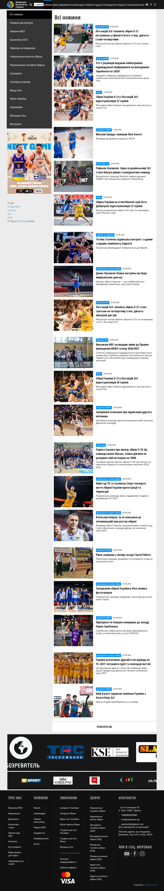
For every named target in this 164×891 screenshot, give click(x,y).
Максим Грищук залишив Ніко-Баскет (119, 134)
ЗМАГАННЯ (63, 4)
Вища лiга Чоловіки (69, 819)
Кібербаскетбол (41, 838)
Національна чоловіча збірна (27, 65)
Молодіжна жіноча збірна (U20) (99, 838)
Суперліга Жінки (68, 813)
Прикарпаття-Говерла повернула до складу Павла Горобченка (122, 624)
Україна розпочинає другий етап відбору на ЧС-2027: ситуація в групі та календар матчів (123, 662)
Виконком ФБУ (15, 808)
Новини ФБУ (17, 31)
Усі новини (16, 14)
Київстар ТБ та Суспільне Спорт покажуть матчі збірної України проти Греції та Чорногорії (121, 487)
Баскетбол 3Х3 (19, 39)
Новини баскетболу (21, 23)
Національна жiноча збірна (96, 818)
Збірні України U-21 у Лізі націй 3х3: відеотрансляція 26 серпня (117, 380)
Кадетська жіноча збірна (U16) (98, 877)
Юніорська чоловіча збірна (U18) (97, 848)
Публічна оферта (68, 867)
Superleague (39, 813)
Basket (37, 808)
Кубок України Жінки (70, 824)
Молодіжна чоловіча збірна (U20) (97, 828)
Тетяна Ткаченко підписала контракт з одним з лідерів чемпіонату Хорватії (124, 241)
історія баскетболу (134, 4)
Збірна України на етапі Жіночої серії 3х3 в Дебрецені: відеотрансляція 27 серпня (121, 204)
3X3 (78, 4)
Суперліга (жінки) (20, 82)
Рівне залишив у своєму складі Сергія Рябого (123, 555)
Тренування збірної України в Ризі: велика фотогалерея (121, 590)
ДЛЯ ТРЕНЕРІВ (86, 4)
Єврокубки (16, 107)
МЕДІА (110, 4)
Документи (13, 819)
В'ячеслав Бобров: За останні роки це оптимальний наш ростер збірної (118, 519)
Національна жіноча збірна (26, 56)
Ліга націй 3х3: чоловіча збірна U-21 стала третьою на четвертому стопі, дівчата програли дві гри (121, 311)
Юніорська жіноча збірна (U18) (98, 858)
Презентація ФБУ (14, 834)
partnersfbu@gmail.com (132, 824)
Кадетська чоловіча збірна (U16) (97, 868)
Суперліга (16, 73)
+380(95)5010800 (129, 815)
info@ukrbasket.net (130, 819)
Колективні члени (13, 826)
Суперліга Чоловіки (69, 808)
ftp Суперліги (14, 847)
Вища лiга (16, 90)
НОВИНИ (48, 4)
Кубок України (18, 98)
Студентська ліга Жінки (68, 840)
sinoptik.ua (21, 221)
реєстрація (118, 4)
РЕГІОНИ (73, 4)
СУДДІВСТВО (100, 4)
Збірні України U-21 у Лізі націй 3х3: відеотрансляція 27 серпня (117, 99)
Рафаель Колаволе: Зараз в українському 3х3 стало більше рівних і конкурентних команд (123, 170)
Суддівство (39, 833)
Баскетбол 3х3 (102, 27)
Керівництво (14, 813)
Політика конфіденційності (68, 860)
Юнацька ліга (18, 115)
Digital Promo (151, 884)
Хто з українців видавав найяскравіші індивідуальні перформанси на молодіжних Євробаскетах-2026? (122, 67)
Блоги (37, 844)
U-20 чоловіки (102, 58)
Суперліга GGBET (104, 130)
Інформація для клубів (16, 862)
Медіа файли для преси (14, 854)
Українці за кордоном (22, 48)
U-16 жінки (101, 445)
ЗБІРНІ (55, 4)
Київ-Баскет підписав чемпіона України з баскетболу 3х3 (121, 696)
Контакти (12, 841)
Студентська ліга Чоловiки (68, 831)
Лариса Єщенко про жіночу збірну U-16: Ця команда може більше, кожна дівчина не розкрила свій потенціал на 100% (121, 454)
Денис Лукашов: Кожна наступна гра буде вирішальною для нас (121, 275)
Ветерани (15, 124)
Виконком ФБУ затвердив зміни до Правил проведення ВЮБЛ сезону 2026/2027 (122, 347)
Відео (99, 92)
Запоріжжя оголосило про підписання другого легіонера (124, 414)
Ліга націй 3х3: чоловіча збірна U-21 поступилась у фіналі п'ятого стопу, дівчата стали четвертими (122, 35)
